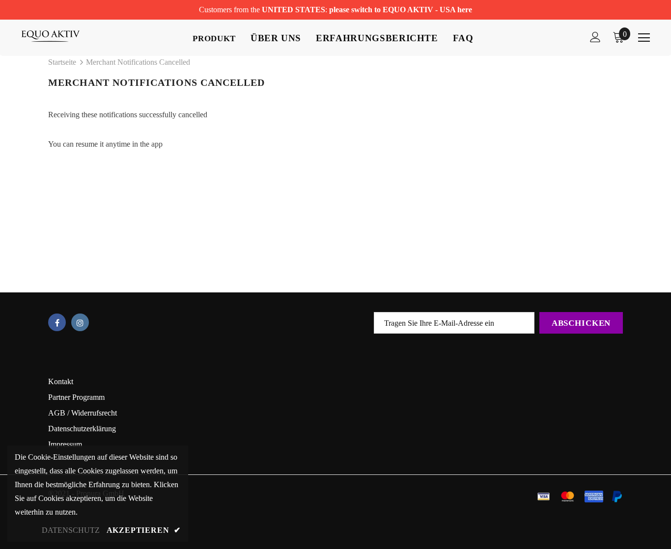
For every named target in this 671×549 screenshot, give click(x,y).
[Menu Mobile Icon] (644, 38)
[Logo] (55, 36)
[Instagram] (80, 322)
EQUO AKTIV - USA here (427, 9)
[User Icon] (595, 37)
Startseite (62, 62)
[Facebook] (57, 322)
